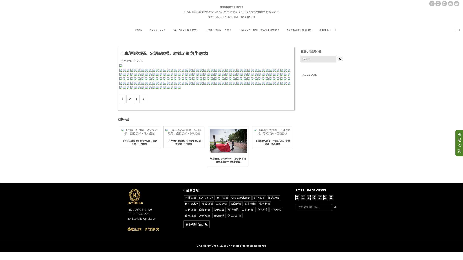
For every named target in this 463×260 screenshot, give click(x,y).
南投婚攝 (204, 209)
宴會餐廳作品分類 (197, 224)
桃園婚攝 (264, 203)
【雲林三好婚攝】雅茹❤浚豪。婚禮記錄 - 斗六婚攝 (139, 142)
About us (156, 30)
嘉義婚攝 (207, 203)
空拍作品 (276, 209)
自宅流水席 (192, 203)
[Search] (340, 59)
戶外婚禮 (261, 209)
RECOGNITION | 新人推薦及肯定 (258, 30)
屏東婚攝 (204, 215)
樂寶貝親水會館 (240, 197)
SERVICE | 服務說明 (185, 30)
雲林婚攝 (190, 197)
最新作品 (324, 30)
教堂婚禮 (233, 209)
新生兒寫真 (234, 215)
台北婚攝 (250, 203)
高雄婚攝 (190, 209)
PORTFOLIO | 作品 (218, 30)
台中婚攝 (222, 197)
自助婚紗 (219, 215)
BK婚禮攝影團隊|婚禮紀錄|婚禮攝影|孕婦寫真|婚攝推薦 (231, 3)
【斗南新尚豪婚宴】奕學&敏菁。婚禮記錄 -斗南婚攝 (183, 142)
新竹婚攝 (247, 209)
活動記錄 (221, 203)
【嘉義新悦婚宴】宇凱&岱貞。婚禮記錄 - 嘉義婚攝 (272, 142)
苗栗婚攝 (190, 215)
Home (138, 30)
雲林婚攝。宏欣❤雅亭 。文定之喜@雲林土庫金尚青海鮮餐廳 (228, 160)
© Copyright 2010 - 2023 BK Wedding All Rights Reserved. (231, 245)
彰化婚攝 (259, 197)
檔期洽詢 (459, 143)
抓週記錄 (273, 197)
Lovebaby (206, 197)
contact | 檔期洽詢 (299, 30)
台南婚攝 (236, 203)
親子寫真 (219, 209)
